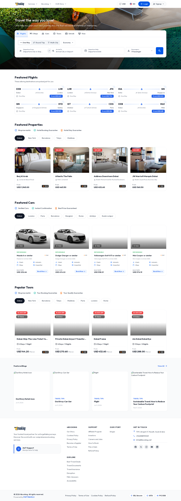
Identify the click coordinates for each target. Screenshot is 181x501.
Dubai (19, 138)
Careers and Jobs (95, 439)
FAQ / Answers (72, 477)
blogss (112, 432)
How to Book (93, 443)
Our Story (70, 432)
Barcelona (46, 138)
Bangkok (69, 216)
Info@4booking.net (143, 440)
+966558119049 (142, 436)
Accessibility (71, 481)
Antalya (93, 216)
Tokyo (58, 138)
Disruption (71, 473)
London (31, 216)
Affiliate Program (95, 432)
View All (162, 366)
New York (32, 138)
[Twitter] (141, 447)
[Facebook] (135, 447)
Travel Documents (74, 465)
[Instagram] (146, 447)
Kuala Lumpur (107, 216)
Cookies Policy (72, 435)
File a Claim (92, 447)
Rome (81, 216)
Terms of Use (72, 447)
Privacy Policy (72, 439)
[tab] (21, 33)
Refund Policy (93, 451)
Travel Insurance (73, 469)
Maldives (71, 138)
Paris (43, 216)
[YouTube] (152, 447)
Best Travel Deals (74, 462)
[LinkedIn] (157, 447)
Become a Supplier (74, 443)
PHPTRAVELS (28, 497)
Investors (92, 435)
